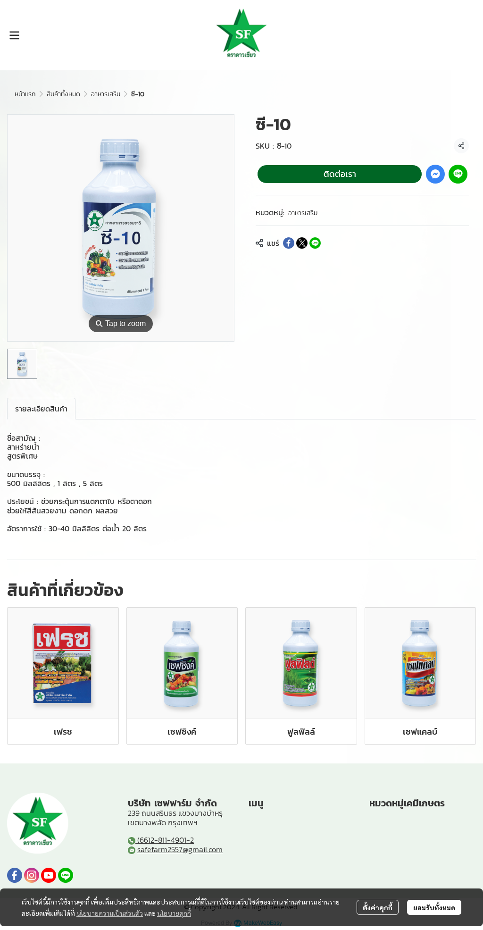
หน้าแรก (25, 94)
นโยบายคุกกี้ (174, 913)
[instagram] (31, 875)
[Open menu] (14, 35)
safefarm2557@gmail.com (180, 849)
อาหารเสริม (105, 94)
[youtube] (48, 875)
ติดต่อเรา (340, 174)
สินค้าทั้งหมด (63, 94)
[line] (65, 875)
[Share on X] (302, 243)
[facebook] (14, 875)
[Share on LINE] (315, 243)
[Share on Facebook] (288, 243)
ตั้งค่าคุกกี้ (377, 907)
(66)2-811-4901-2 (164, 840)
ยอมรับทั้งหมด (434, 907)
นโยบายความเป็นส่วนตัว (109, 913)
